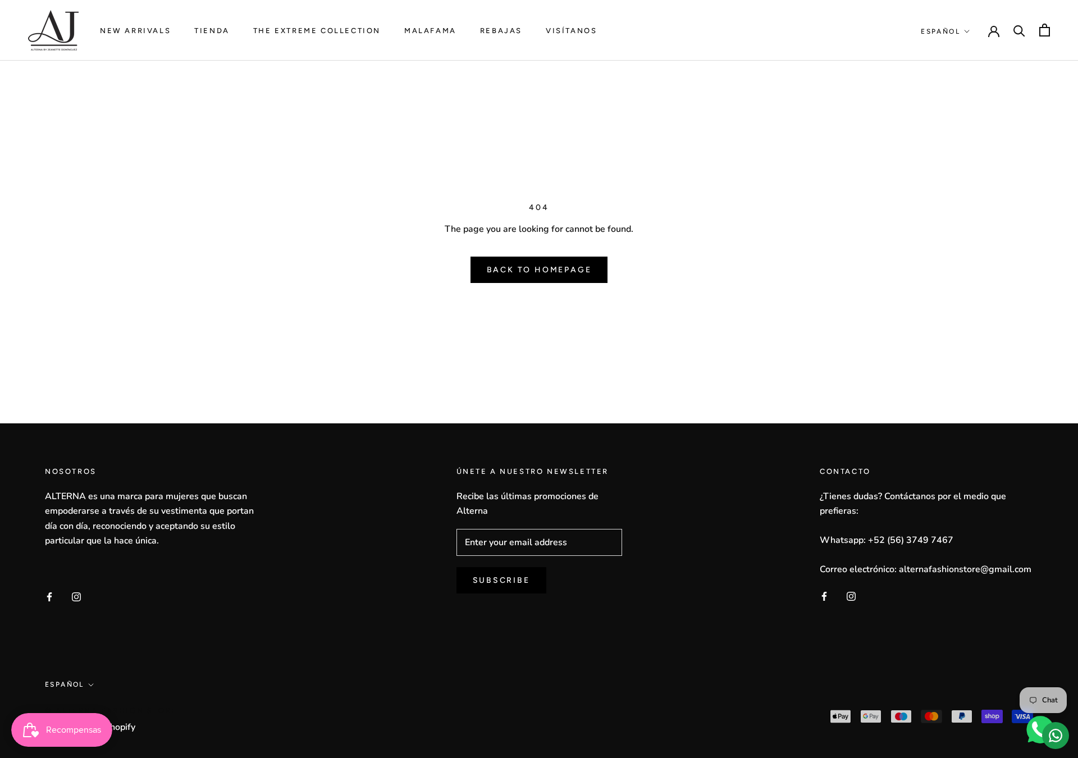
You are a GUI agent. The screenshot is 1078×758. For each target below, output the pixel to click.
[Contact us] (1055, 735)
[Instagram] (76, 595)
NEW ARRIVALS (135, 30)
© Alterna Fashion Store (111, 710)
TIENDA (212, 30)
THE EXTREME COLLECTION (317, 30)
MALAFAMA (430, 30)
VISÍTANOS (571, 30)
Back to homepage (539, 270)
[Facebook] (49, 595)
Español (940, 31)
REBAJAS (501, 30)
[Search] (1019, 30)
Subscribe (501, 580)
